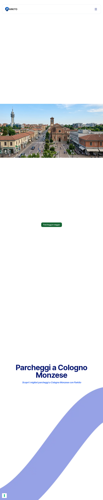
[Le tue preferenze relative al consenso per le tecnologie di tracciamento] (4, 495)
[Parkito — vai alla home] (11, 9)
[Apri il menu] (96, 9)
